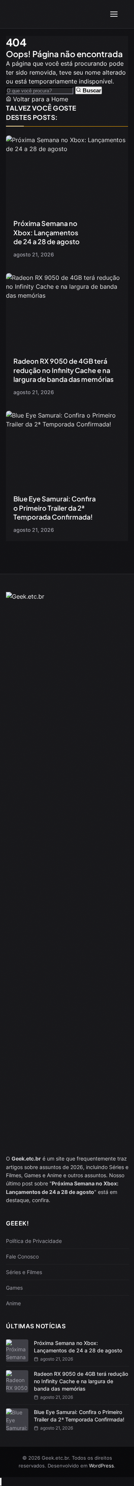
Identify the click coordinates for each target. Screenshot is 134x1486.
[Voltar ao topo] (0, 1482)
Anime (13, 1303)
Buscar (91, 90)
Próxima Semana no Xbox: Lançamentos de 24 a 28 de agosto (46, 232)
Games (14, 1287)
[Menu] (114, 14)
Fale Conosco (22, 1256)
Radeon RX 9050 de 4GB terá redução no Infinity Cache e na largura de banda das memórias (63, 370)
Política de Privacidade (34, 1241)
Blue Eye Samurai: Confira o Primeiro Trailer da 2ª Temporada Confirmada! (54, 507)
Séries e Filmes (24, 1272)
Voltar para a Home (39, 99)
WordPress (101, 1466)
